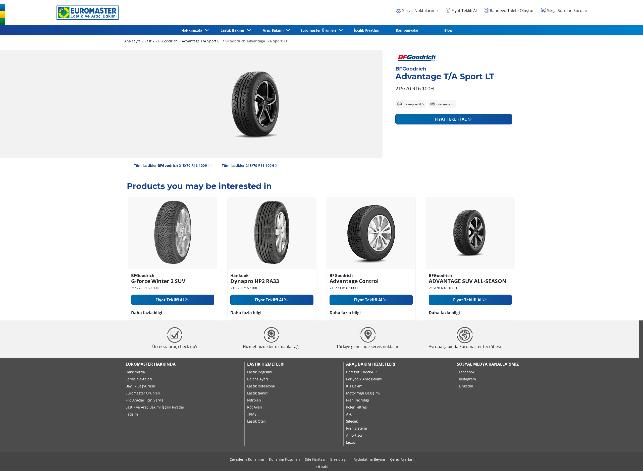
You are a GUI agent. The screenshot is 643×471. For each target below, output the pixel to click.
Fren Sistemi (356, 428)
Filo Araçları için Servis (145, 400)
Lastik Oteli (256, 421)
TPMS (251, 414)
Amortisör (354, 435)
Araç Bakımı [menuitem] (274, 30)
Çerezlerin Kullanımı (247, 459)
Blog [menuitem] (448, 30)
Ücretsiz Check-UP (361, 372)
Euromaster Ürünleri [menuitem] (319, 30)
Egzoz (351, 442)
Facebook (466, 372)
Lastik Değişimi (259, 372)
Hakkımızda (135, 372)
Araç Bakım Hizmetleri (370, 364)
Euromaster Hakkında (151, 364)
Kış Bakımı (354, 386)
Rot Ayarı (254, 407)
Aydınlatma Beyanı (369, 459)
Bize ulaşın (339, 459)
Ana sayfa (132, 41)
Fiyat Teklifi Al (451, 119)
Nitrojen (254, 400)
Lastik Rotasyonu (261, 386)
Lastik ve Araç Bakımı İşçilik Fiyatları (155, 407)
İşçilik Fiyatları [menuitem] (366, 30)
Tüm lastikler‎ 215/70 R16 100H (248, 165)
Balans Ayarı (257, 379)
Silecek (352, 421)
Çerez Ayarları (402, 459)
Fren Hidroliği (357, 400)
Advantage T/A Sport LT (201, 41)
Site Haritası (315, 459)
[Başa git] (629, 460)
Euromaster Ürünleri (143, 393)
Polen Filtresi (357, 407)
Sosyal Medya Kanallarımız (488, 364)
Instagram (467, 379)
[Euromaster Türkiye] (86, 12)
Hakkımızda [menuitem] (192, 30)
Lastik (149, 41)
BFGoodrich (168, 41)
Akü (349, 414)
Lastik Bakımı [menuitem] (233, 30)
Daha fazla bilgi (146, 312)
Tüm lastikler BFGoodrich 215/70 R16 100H (170, 165)
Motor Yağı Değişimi (363, 393)
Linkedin (466, 386)
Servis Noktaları (139, 379)
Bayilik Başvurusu (140, 386)
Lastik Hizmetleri (265, 364)
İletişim (132, 414)
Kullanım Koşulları (284, 459)
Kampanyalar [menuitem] (407, 30)
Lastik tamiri (257, 393)
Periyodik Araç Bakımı (364, 379)
